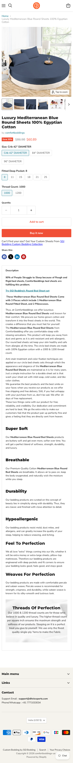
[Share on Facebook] (4, 256)
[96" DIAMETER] (13, 165)
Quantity (6, 203)
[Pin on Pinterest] (23, 256)
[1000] (7, 197)
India (35, 720)
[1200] (18, 197)
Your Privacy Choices (60, 749)
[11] (12, 181)
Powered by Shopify (36, 757)
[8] (5, 181)
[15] (21, 181)
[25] (46, 181)
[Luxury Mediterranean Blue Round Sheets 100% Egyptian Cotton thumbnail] (7, 104)
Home (5, 16)
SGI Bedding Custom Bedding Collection (33, 243)
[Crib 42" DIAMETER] (16, 156)
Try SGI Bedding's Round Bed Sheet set (27, 290)
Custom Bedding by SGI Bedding (19, 749)
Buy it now (36, 233)
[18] (29, 181)
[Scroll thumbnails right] (68, 104)
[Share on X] (10, 256)
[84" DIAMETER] (41, 156)
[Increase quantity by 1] (31, 210)
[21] (37, 181)
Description (12, 270)
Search (42, 749)
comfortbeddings (15, 132)
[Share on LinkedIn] (17, 256)
